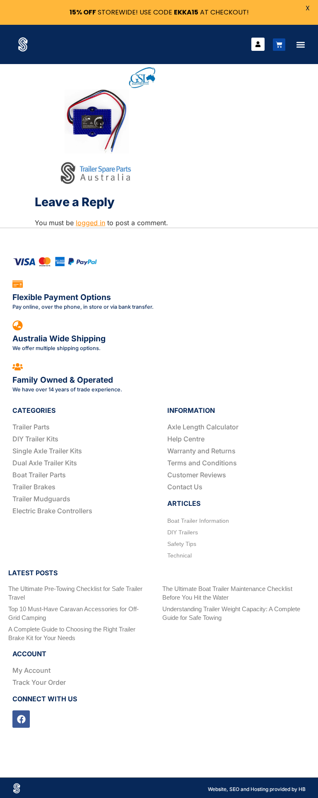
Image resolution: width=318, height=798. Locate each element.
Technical (179, 555)
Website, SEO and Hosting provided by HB (257, 789)
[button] (300, 44)
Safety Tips (181, 544)
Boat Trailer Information (198, 520)
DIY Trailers (182, 532)
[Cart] (279, 44)
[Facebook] (21, 719)
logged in (90, 223)
